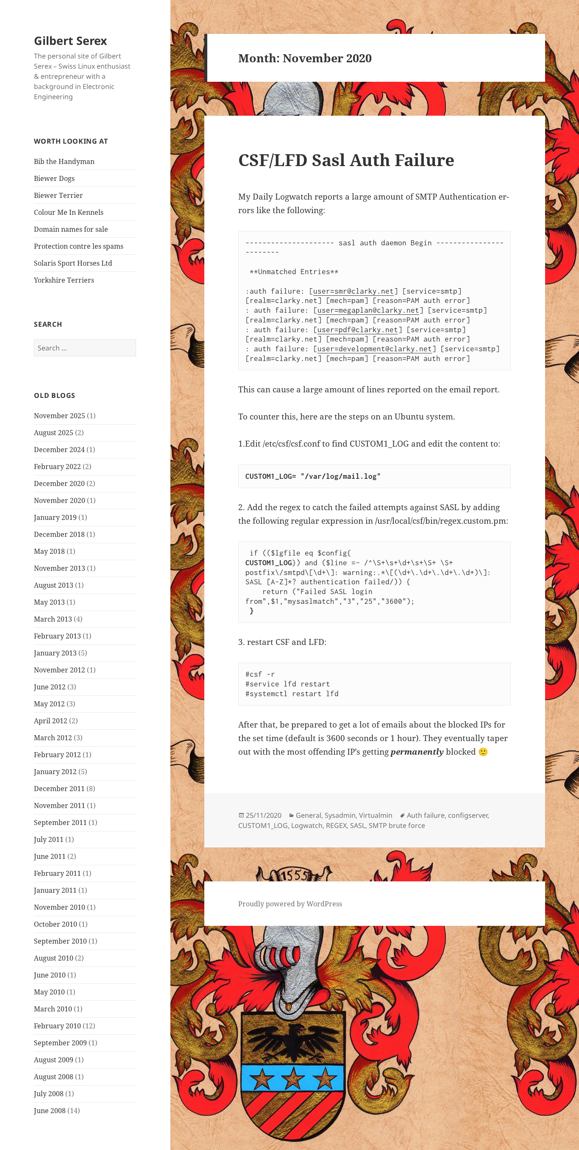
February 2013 (57, 636)
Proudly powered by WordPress (290, 903)
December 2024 (59, 449)
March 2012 (53, 737)
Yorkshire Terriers (64, 280)
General (308, 815)
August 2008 (53, 1076)
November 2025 (59, 415)
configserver (467, 815)
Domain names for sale (71, 229)
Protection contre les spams (78, 246)
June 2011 (50, 856)
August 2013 (53, 585)
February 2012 (57, 754)
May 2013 (49, 602)
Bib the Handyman (64, 161)
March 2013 (53, 619)
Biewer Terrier (58, 195)
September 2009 (60, 1042)
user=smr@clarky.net (353, 291)
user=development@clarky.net (374, 348)
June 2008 (50, 1110)
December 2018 (59, 534)
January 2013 (55, 653)
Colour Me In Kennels (68, 212)
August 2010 (53, 958)
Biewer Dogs (54, 178)
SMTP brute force (397, 825)
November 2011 (59, 805)
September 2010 (60, 941)
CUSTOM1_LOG (263, 825)
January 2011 (55, 890)
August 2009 (53, 1059)
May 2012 (49, 703)
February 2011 (57, 873)
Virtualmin (375, 815)
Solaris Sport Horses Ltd (73, 263)
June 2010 (50, 975)
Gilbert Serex (70, 40)
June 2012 (50, 687)
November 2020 (59, 500)
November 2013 (59, 568)
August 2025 (53, 432)
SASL (357, 825)
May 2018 (49, 551)
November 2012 (59, 670)
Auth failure (426, 815)
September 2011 (60, 822)
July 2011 (49, 839)
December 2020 (59, 483)
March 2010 (53, 1009)
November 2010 (59, 907)
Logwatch (307, 825)
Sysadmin (340, 815)
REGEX (336, 825)
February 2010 (57, 1026)
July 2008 (49, 1093)
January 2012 (55, 771)
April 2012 (50, 720)
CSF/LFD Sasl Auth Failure (346, 159)
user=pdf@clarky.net (357, 329)
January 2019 (55, 517)
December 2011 (59, 788)
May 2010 (49, 992)
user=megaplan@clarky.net (368, 310)
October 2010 (55, 924)
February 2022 (57, 466)
